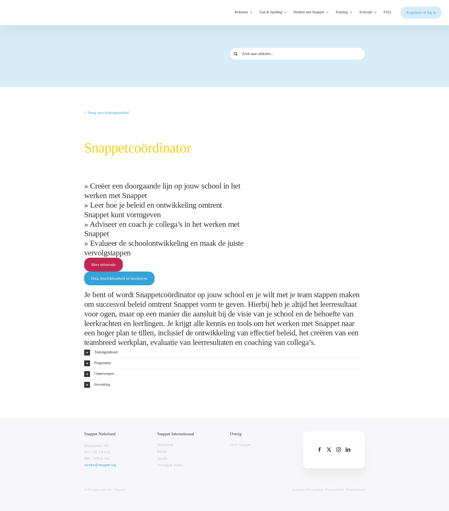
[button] (224, 352)
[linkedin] (348, 449)
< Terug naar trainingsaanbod (106, 113)
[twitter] (329, 449)
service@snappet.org (100, 465)
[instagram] (338, 449)
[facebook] (319, 449)
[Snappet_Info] (30, 9)
